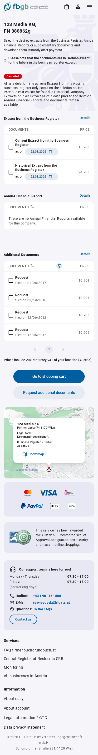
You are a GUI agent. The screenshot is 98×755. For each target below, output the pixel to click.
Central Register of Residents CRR (33, 658)
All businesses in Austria (25, 676)
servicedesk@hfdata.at (51, 602)
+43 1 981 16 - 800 (47, 596)
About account (16, 708)
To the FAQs (42, 609)
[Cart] (66, 6)
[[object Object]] (59, 266)
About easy (14, 698)
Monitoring (13, 667)
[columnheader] (33, 207)
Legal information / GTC (25, 717)
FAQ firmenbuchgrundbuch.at (30, 650)
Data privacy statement (24, 727)
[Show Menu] (89, 6)
